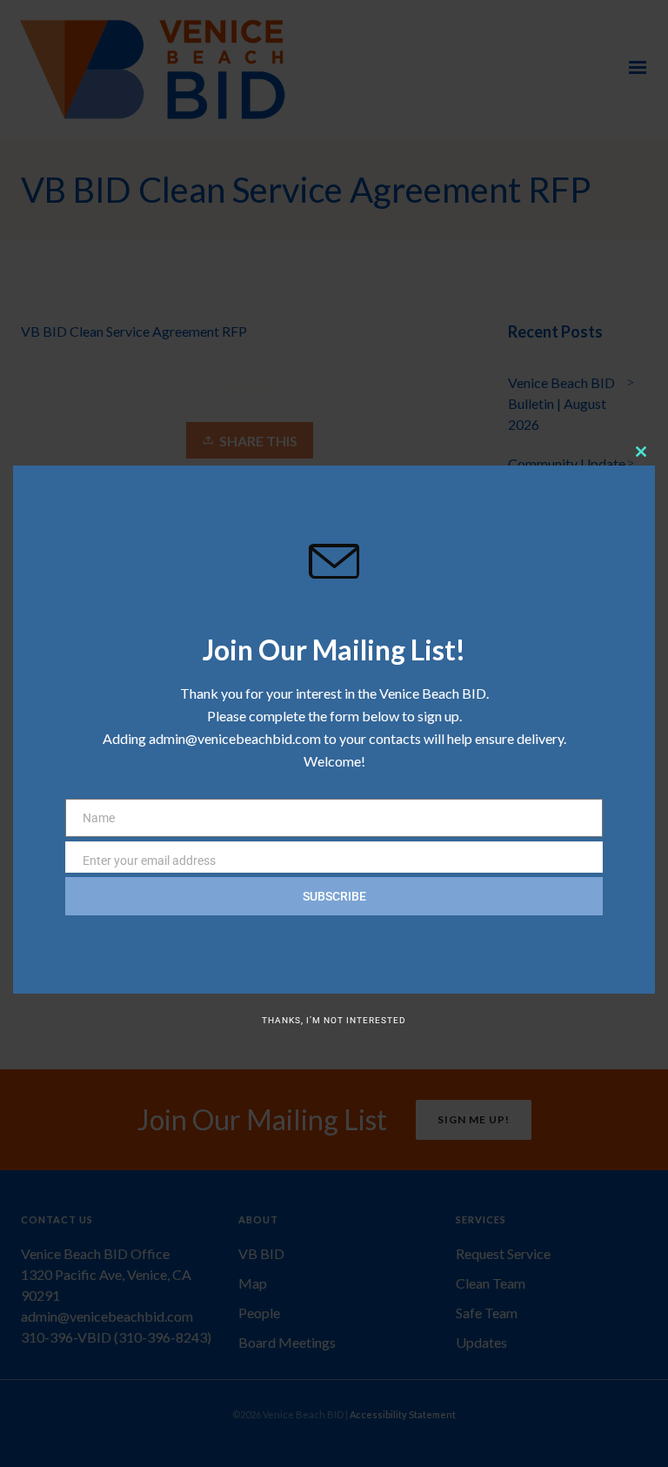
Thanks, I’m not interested (334, 1020)
